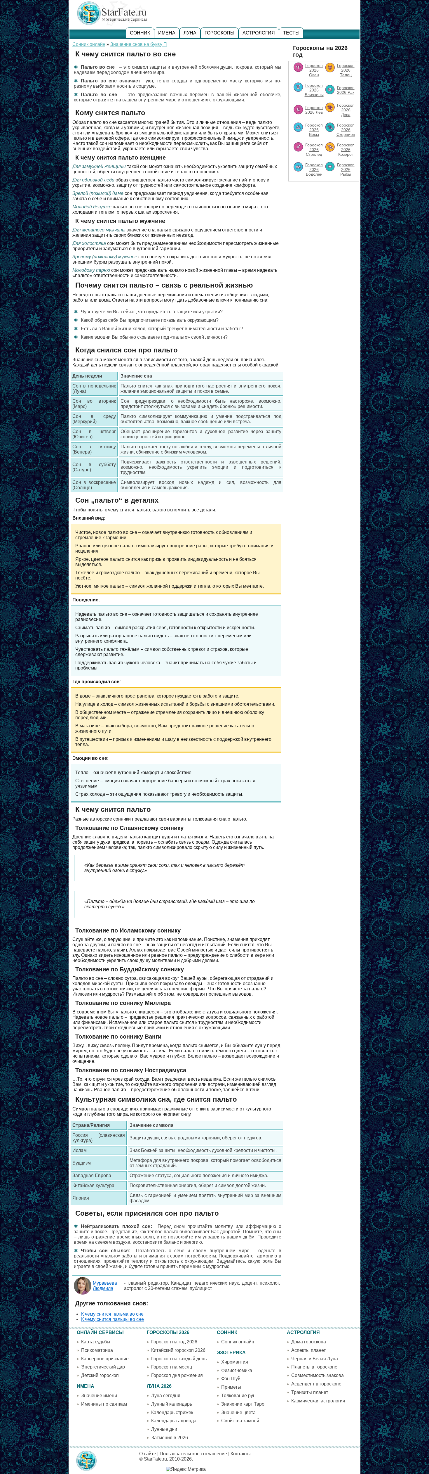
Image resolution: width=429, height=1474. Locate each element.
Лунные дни (164, 1429)
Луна (190, 32)
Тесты (291, 32)
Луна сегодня (165, 1395)
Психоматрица (97, 1350)
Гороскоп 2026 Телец (346, 70)
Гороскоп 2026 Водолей (314, 169)
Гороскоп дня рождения (177, 1375)
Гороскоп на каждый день (179, 1358)
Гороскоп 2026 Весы (314, 130)
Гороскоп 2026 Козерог (346, 150)
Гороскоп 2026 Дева (346, 110)
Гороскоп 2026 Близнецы (314, 90)
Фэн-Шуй (230, 1378)
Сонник (140, 32)
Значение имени (99, 1395)
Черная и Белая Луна (314, 1358)
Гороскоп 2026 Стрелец (314, 150)
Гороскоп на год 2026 (174, 1341)
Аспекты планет (308, 1350)
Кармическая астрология (318, 1400)
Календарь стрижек (172, 1412)
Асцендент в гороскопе (316, 1383)
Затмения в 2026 (169, 1437)
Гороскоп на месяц (171, 1366)
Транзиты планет (309, 1392)
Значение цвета (238, 1412)
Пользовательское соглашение (193, 1453)
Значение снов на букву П (138, 44)
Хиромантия (234, 1361)
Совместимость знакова (317, 1375)
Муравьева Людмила (105, 1286)
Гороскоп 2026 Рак (346, 90)
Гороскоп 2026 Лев (314, 110)
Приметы (231, 1387)
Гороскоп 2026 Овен (314, 70)
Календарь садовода (173, 1420)
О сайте (147, 1453)
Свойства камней (240, 1420)
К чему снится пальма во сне (112, 1314)
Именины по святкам (104, 1404)
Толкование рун (238, 1395)
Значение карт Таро (242, 1404)
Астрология (259, 32)
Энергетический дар (103, 1366)
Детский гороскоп (100, 1375)
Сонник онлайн (88, 44)
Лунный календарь (171, 1404)
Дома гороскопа (308, 1341)
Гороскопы (219, 32)
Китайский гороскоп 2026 (178, 1350)
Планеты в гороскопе (314, 1366)
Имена (166, 32)
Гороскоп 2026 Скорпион (345, 130)
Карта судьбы (95, 1341)
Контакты (241, 1453)
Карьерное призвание (105, 1358)
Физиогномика (236, 1370)
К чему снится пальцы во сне (112, 1319)
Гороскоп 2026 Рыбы (346, 169)
